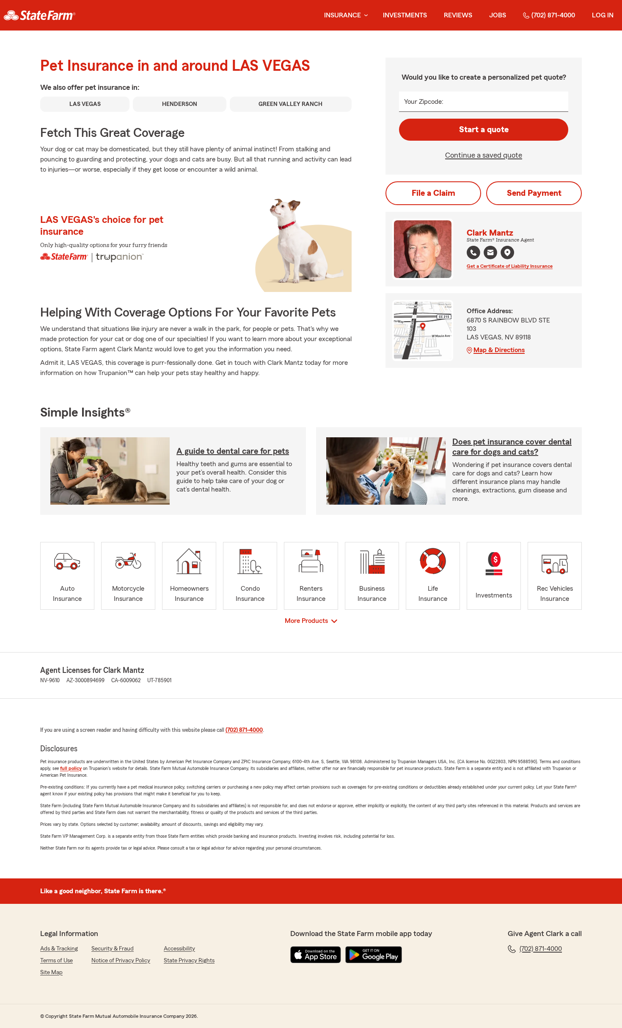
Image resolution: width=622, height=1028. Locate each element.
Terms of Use (56, 961)
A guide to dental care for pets (232, 451)
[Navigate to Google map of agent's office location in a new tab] (507, 252)
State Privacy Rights (189, 961)
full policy (71, 768)
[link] (39, 15)
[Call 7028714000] (473, 252)
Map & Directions (499, 350)
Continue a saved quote (483, 155)
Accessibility (179, 949)
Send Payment (534, 193)
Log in (603, 15)
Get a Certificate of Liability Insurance (510, 266)
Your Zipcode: (423, 101)
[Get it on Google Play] (373, 954)
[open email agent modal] (490, 253)
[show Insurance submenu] (364, 15)
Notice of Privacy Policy (120, 961)
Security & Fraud (112, 949)
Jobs (497, 15)
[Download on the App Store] (315, 954)
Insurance (342, 15)
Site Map (51, 972)
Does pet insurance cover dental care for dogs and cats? (512, 447)
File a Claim (433, 193)
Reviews (458, 15)
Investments (405, 15)
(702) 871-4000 (553, 15)
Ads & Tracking (59, 949)
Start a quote (484, 129)
